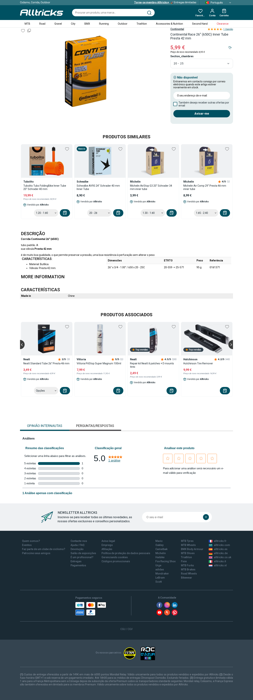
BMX (87, 23)
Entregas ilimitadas (165, 2)
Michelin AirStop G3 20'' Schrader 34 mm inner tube (151, 187)
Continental (177, 29)
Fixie (184, 561)
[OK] (206, 517)
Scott (158, 581)
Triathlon (142, 23)
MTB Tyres (187, 540)
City (73, 23)
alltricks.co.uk (222, 557)
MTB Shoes (188, 553)
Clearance (223, 23)
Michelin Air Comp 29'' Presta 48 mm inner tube (204, 187)
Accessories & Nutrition (169, 23)
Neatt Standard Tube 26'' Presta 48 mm (46, 363)
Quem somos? (31, 540)
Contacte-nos (79, 540)
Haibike (159, 557)
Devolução (77, 549)
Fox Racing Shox (165, 561)
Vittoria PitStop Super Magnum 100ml (99, 363)
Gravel (58, 23)
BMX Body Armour (192, 549)
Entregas (76, 561)
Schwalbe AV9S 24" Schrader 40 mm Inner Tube (98, 187)
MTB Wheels (188, 545)
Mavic (159, 540)
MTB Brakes (188, 569)
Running (104, 23)
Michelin (160, 553)
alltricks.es (220, 549)
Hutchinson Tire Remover (198, 363)
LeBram (160, 577)
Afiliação (106, 549)
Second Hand (200, 23)
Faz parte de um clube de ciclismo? (43, 549)
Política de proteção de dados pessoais (125, 553)
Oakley (159, 545)
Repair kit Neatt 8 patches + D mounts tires (152, 365)
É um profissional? (82, 557)
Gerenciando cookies (114, 557)
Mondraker (162, 573)
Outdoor (122, 23)
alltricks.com (222, 545)
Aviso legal (108, 540)
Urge (158, 565)
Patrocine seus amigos (36, 553)
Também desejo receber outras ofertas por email (204, 104)
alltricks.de (221, 553)
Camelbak (161, 549)
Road (42, 23)
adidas (159, 569)
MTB (27, 23)
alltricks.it (220, 561)
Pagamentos (78, 565)
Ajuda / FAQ (77, 545)
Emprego (107, 545)
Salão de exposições (83, 553)
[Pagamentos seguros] (90, 608)
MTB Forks (187, 565)
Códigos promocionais (115, 561)
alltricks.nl (220, 565)
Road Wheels (189, 573)
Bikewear (186, 577)
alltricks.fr (220, 540)
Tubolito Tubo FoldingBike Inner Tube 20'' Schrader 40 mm (44, 187)
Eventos (27, 545)
